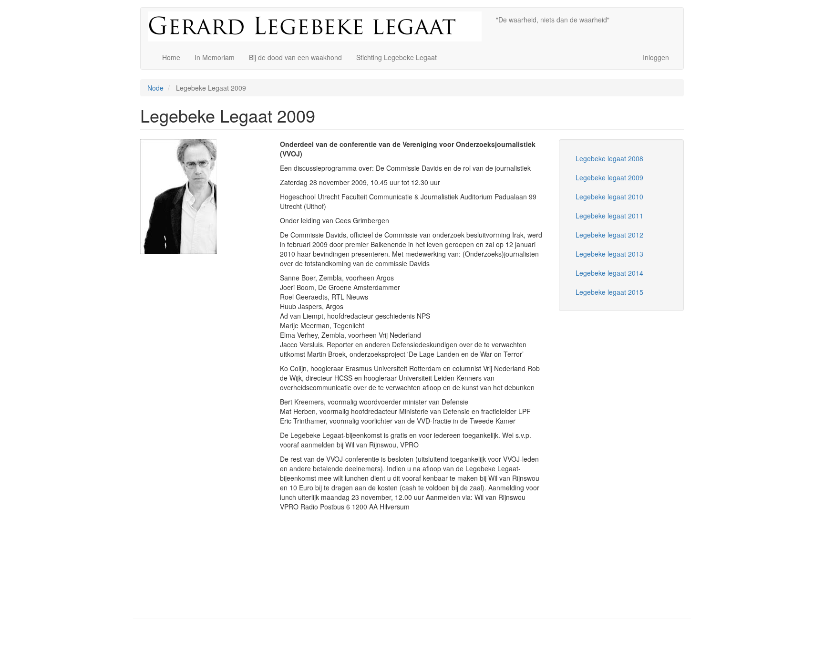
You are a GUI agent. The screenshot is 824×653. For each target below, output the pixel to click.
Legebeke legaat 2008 (609, 158)
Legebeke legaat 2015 (609, 292)
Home (171, 57)
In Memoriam (215, 57)
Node (155, 88)
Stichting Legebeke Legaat (396, 57)
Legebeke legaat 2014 (609, 273)
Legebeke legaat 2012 (609, 234)
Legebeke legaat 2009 (609, 177)
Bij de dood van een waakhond (295, 57)
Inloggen (656, 57)
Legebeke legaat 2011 (609, 215)
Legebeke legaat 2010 (609, 196)
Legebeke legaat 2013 (609, 254)
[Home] (318, 26)
